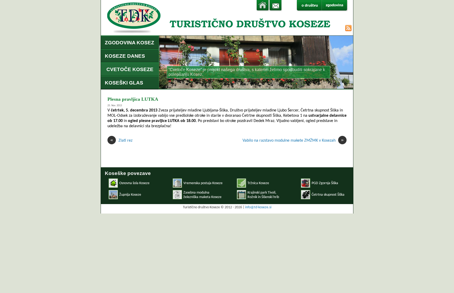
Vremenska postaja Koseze (203, 183)
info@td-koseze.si (258, 207)
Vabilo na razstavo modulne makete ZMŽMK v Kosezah (293, 140)
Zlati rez (121, 140)
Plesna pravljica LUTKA (132, 99)
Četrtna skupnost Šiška (328, 195)
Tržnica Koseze (258, 183)
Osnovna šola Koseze (134, 183)
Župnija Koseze (130, 195)
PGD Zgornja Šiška (325, 183)
